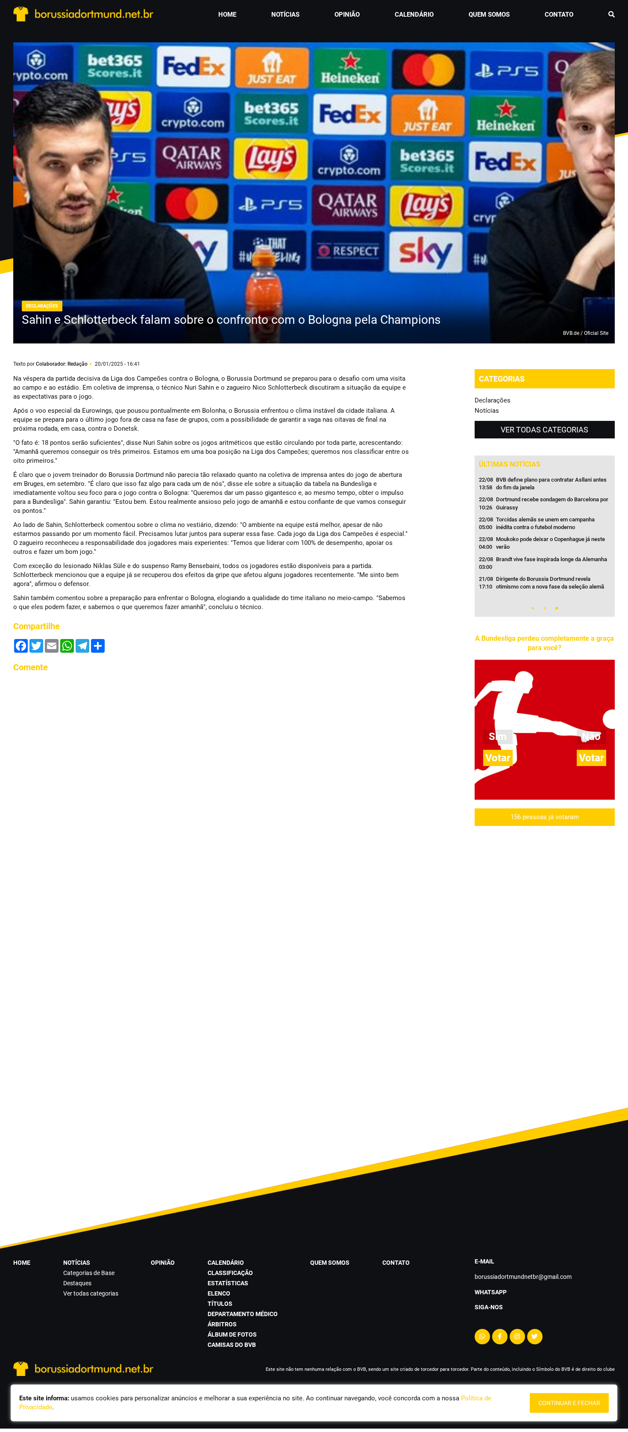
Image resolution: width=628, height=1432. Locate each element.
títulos (220, 1303)
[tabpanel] (544, 536)
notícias (285, 14)
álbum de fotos (232, 1334)
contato (559, 14)
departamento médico (243, 1314)
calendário (414, 14)
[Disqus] (211, 787)
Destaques (77, 1283)
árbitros (222, 1324)
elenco (219, 1293)
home (227, 14)
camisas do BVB (232, 1344)
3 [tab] (557, 608)
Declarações (493, 400)
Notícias (487, 410)
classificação (230, 1272)
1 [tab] (533, 608)
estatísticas (228, 1283)
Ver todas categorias (544, 429)
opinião (347, 14)
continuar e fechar (569, 1402)
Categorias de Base (88, 1272)
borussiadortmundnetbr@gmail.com (523, 1276)
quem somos (489, 14)
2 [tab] (545, 608)
